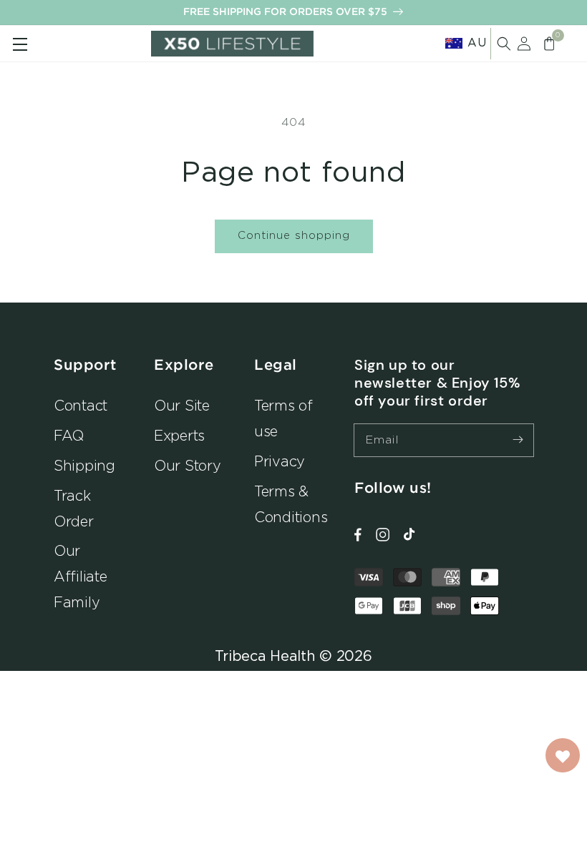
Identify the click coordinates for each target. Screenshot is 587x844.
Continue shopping (294, 235)
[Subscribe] (517, 440)
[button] (504, 43)
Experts (179, 435)
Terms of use (283, 418)
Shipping (84, 465)
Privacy (279, 460)
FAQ (69, 435)
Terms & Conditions (290, 504)
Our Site (182, 405)
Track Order (74, 508)
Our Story (187, 465)
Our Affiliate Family (80, 576)
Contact (80, 405)
